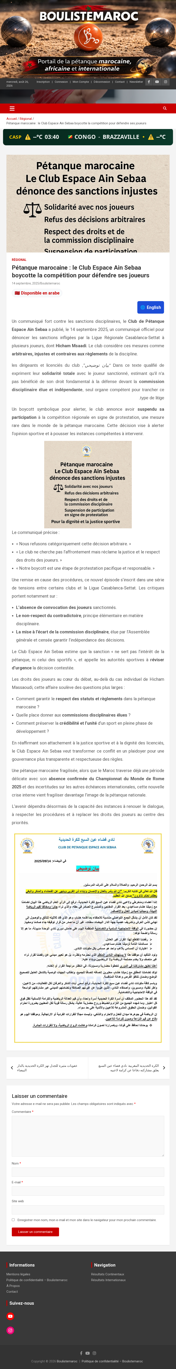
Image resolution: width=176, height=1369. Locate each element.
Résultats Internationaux (108, 1280)
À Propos (13, 1286)
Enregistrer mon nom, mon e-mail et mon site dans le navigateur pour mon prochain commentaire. (87, 1220)
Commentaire (22, 1112)
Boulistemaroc (50, 283)
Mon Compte (81, 81)
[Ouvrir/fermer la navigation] (12, 108)
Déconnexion (102, 81)
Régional (19, 259)
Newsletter (136, 81)
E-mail (17, 1182)
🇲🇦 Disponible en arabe (37, 293)
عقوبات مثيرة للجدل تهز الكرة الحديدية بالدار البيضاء (47, 1068)
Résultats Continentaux (107, 1274)
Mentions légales (18, 1274)
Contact (120, 81)
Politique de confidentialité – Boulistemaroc (37, 1280)
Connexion (61, 81)
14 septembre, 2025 (25, 283)
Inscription (43, 81)
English (150, 307)
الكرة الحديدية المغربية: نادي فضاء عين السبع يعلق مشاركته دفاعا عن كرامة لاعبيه (129, 1068)
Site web (18, 1201)
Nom (16, 1163)
